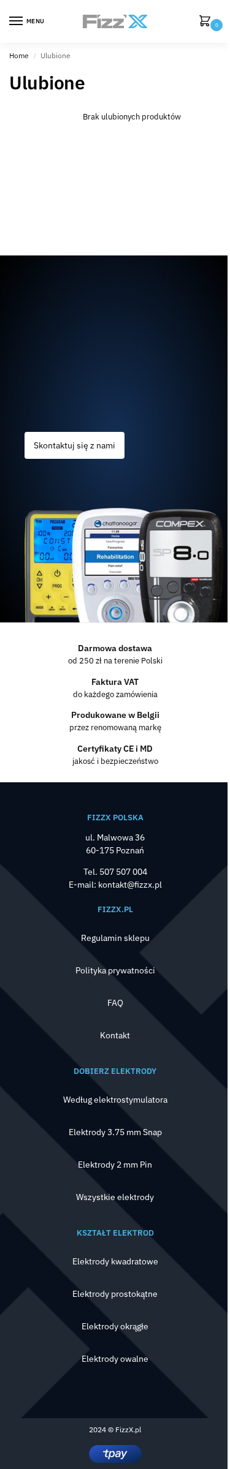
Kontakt (115, 1035)
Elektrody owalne (115, 1358)
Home (19, 55)
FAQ (115, 1002)
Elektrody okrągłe (115, 1326)
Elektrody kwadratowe (115, 1261)
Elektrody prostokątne (115, 1293)
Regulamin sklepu (115, 937)
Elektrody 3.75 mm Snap (115, 1132)
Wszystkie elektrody (115, 1197)
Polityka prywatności (115, 970)
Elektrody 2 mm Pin (115, 1164)
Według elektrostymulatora (115, 1099)
